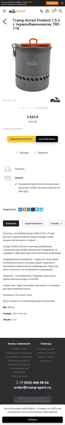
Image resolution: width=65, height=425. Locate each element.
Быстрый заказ (47, 139)
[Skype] (37, 209)
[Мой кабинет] (47, 11)
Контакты (46, 360)
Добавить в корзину (21, 139)
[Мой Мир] (29, 209)
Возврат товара (46, 356)
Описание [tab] (11, 223)
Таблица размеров (13, 128)
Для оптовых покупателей (18, 356)
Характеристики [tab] (33, 223)
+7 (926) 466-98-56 (34, 382)
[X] (33, 209)
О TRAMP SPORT (19, 348)
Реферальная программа (19, 352)
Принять (32, 419)
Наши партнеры (19, 375)
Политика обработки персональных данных (19, 362)
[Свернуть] (62, 3)
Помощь (46, 343)
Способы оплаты (46, 348)
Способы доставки (46, 352)
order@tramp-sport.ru (32, 387)
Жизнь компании (19, 343)
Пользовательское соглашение (18, 370)
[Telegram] (41, 209)
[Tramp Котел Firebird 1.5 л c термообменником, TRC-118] (32, 64)
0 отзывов (42, 107)
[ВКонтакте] (20, 209)
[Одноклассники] (24, 209)
